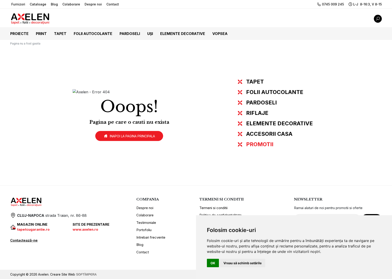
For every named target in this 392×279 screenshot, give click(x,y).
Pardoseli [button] (130, 33)
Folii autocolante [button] (93, 33)
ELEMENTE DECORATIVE (279, 123)
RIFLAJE (257, 113)
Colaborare (71, 4)
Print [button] (41, 33)
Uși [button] (150, 33)
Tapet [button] (60, 33)
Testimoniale (146, 222)
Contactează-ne (24, 240)
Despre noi (93, 4)
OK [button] (213, 263)
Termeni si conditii (213, 208)
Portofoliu (144, 230)
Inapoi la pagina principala (132, 136)
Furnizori (18, 4)
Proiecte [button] (19, 33)
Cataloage (38, 4)
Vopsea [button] (220, 33)
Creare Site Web (62, 274)
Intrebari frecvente (150, 237)
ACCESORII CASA (269, 134)
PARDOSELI (261, 102)
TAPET (255, 81)
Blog (54, 4)
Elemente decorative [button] (182, 33)
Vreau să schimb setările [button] (242, 263)
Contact (112, 4)
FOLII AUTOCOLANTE (274, 92)
